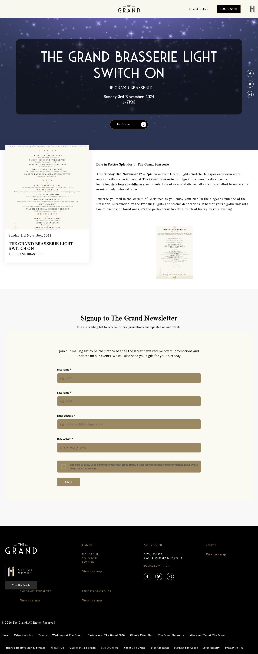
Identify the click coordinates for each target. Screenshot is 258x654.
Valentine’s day (23, 635)
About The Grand (134, 647)
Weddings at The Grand (67, 635)
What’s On (57, 647)
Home (5, 635)
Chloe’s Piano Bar (141, 635)
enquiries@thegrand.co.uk (163, 558)
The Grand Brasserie (171, 635)
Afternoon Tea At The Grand (207, 635)
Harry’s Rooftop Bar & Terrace (25, 647)
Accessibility (211, 647)
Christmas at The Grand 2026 (106, 635)
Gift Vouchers (109, 647)
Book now (123, 124)
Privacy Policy (234, 647)
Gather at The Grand (83, 647)
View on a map (92, 571)
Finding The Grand (186, 647)
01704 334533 (153, 554)
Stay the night (160, 647)
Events (42, 635)
